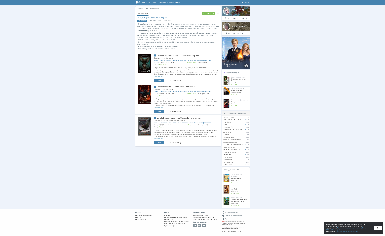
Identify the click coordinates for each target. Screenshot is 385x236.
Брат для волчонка (237, 102)
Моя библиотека (174, 2)
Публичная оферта (170, 226)
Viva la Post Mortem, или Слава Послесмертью (178, 55)
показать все (158, 76)
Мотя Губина (234, 203)
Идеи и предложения (200, 215)
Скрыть (245, 39)
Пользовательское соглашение (174, 224)
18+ (223, 221)
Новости (138, 217)
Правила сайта (169, 219)
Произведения (143, 13)
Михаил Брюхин (162, 18)
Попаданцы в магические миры (183, 60)
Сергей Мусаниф (236, 92)
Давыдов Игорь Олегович (146, 18)
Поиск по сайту (140, 219)
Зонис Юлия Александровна (239, 83)
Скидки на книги (232, 170)
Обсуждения (152, 2)
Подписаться (209, 13)
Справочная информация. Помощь (176, 217)
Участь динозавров (237, 90)
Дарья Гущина (235, 180)
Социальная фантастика (202, 60)
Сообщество (162, 2)
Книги (143, 2)
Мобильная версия (231, 212)
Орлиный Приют (236, 178)
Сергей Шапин (212, 219)
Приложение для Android (233, 216)
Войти (247, 2)
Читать (159, 80)
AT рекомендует (232, 72)
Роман (156, 60)
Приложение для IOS (232, 219)
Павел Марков (235, 191)
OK (378, 228)
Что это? (236, 39)
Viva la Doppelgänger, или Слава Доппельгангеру (179, 118)
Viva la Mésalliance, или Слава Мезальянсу (176, 87)
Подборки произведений (143, 215)
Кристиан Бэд (235, 104)
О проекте (167, 215)
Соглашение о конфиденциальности (176, 221)
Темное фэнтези (165, 60)
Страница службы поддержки (203, 217)
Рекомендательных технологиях (347, 231)
